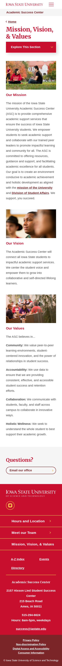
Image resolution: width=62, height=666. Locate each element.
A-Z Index (17, 559)
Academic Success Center (24, 12)
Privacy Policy (31, 640)
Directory (17, 568)
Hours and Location (28, 521)
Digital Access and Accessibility (31, 648)
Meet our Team (24, 533)
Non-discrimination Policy (31, 644)
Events (44, 559)
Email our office (21, 470)
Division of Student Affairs (30, 193)
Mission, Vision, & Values (31, 544)
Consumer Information (31, 652)
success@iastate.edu (31, 629)
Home (12, 21)
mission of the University (34, 187)
